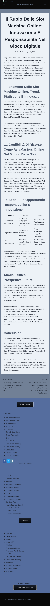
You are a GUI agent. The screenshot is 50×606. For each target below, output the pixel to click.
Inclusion (9, 533)
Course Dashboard (13, 455)
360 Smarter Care (12, 420)
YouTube (9, 571)
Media (8, 539)
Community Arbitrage (14, 444)
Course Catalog (12, 452)
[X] (8, 461)
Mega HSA (10, 542)
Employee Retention (13, 485)
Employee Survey (12, 487)
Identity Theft (11, 511)
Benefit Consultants (13, 432)
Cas (7, 441)
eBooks (9, 482)
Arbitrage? (10, 429)
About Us (9, 426)
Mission (9, 545)
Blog (7, 438)
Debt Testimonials (12, 479)
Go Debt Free (11, 502)
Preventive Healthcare (14, 557)
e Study (12, 441)
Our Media (10, 554)
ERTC (8, 493)
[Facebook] (4, 461)
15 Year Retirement (13, 418)
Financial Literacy (12, 496)
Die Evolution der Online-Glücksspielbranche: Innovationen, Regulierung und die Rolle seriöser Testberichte (37, 386)
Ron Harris (20, 52)
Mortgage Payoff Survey (15, 551)
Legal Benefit (11, 536)
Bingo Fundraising (12, 435)
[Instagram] (11, 461)
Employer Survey (12, 490)
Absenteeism (11, 423)
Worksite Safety (12, 568)
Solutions (9, 563)
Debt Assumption (12, 476)
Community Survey (13, 447)
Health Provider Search (14, 505)
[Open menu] (45, 4)
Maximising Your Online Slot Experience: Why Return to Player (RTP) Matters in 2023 (13, 385)
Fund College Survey (14, 499)
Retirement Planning (13, 560)
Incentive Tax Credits (13, 514)
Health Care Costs (13, 508)
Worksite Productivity (13, 565)
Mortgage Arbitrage (13, 548)
